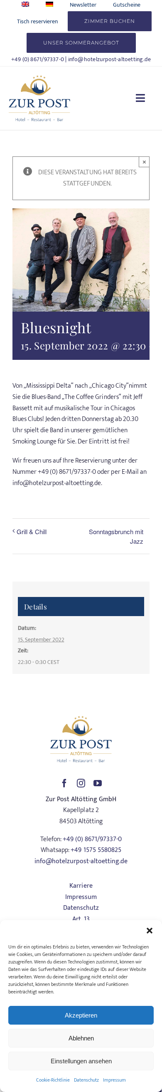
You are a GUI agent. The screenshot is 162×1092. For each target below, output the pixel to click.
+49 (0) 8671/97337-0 (37, 59)
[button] (149, 930)
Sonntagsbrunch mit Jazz (116, 536)
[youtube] (97, 783)
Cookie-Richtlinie (53, 1080)
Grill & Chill (32, 531)
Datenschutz (86, 1080)
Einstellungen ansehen (81, 1061)
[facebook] (64, 783)
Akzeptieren (81, 1015)
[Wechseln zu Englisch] (25, 5)
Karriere (80, 885)
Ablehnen (81, 1038)
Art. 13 (80, 919)
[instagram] (81, 783)
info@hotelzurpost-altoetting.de (109, 59)
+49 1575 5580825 (96, 850)
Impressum (114, 1080)
